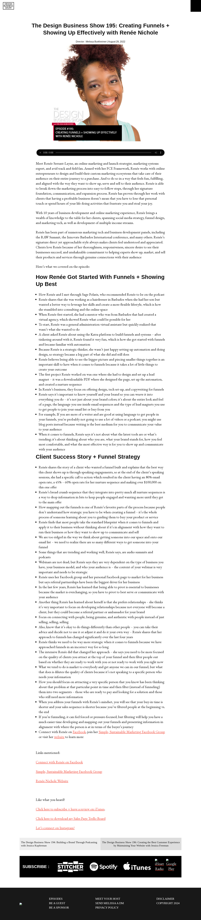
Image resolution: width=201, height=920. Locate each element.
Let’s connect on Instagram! (55, 828)
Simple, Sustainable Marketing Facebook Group (132, 732)
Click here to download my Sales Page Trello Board (71, 818)
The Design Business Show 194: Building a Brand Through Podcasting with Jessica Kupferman (59, 844)
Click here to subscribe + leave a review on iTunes (70, 809)
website (59, 737)
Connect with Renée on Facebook (59, 762)
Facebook (79, 732)
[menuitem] (70, 899)
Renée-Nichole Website (52, 781)
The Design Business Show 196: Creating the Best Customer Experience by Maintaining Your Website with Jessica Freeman (141, 844)
